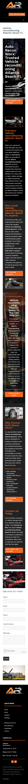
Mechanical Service (10, 723)
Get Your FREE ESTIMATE (11, 273)
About (6, 712)
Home (6, 709)
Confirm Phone (8, 624)
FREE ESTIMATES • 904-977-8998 (13, 102)
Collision (6, 715)
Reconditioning (8, 725)
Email (5, 606)
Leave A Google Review (14, 394)
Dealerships (7, 728)
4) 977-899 (15, 591)
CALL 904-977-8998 (17, 14)
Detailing (6, 718)
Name (5, 597)
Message (6, 633)
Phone (5, 615)
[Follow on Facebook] (12, 761)
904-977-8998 (11, 752)
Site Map (6, 779)
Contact (6, 731)
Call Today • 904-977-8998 (12, 550)
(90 (8, 591)
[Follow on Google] (15, 761)
